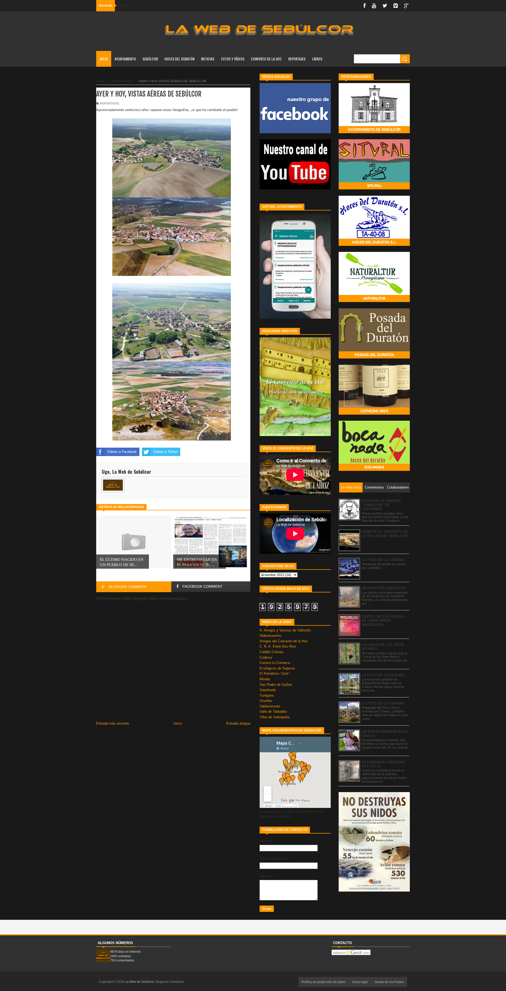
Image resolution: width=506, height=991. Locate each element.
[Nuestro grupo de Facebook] (295, 132)
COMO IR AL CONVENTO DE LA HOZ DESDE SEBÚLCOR (385, 534)
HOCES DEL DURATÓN (179, 58)
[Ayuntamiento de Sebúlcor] (374, 132)
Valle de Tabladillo (273, 712)
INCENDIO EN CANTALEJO (384, 588)
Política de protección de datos (323, 982)
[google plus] (406, 5)
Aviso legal (360, 982)
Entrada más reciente (112, 723)
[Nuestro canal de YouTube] (295, 188)
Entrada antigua (238, 723)
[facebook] (364, 5)
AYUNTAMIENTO (125, 58)
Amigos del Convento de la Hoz (284, 641)
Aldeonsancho (270, 636)
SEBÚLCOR (150, 58)
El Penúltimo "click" (275, 674)
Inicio (104, 58)
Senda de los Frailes (389, 982)
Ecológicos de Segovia (277, 668)
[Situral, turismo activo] (374, 188)
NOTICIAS (207, 58)
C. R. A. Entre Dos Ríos (278, 646)
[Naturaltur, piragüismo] (374, 301)
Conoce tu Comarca (275, 663)
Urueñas (266, 701)
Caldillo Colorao (271, 652)
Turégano (267, 695)
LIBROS (317, 58)
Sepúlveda (268, 690)
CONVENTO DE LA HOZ (266, 58)
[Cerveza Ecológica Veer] (374, 413)
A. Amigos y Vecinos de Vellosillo (285, 630)
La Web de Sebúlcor (140, 982)
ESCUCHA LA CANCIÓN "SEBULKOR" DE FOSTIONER (381, 505)
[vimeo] (395, 5)
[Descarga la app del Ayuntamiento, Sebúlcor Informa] (295, 317)
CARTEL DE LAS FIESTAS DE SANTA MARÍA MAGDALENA (383, 621)
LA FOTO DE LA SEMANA (383, 560)
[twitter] (384, 5)
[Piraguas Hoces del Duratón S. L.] (374, 245)
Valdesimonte (270, 706)
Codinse (266, 657)
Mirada (265, 679)
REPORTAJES (296, 58)
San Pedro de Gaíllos (276, 685)
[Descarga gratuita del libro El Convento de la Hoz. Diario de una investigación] (295, 435)
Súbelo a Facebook (122, 452)
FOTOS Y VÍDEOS (232, 58)
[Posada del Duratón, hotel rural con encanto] (374, 357)
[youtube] (374, 5)
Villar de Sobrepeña (274, 717)
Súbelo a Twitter (165, 452)
